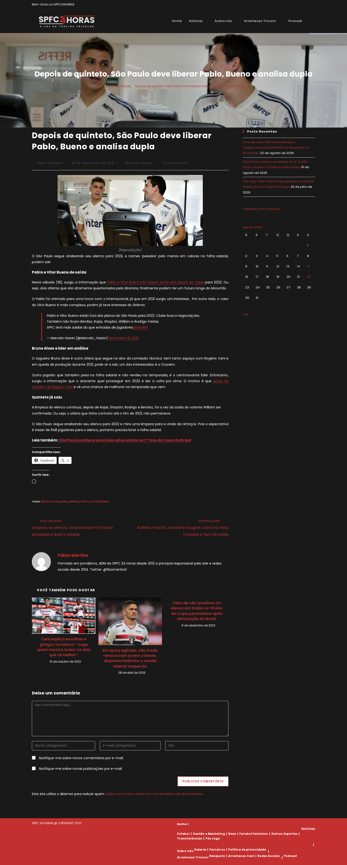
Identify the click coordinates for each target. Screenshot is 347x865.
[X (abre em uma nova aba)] (297, 4)
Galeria (200, 850)
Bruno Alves (50, 501)
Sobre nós (185, 851)
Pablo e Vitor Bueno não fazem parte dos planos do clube (155, 282)
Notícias (308, 829)
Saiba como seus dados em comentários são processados (154, 794)
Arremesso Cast (241, 856)
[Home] (102, 86)
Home (181, 824)
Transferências (189, 838)
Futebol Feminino (253, 834)
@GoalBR (140, 327)
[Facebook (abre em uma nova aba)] (303, 4)
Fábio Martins (49, 163)
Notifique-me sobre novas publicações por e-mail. (81, 768)
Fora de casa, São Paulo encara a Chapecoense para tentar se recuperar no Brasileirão (276, 147)
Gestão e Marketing (209, 834)
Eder (64, 501)
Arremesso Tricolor (193, 858)
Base (232, 834)
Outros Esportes (284, 834)
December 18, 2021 (124, 338)
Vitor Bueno (100, 501)
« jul (245, 314)
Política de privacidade (247, 850)
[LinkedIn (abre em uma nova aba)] (313, 4)
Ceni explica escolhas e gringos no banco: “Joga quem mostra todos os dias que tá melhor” (64, 647)
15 (308, 266)
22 (309, 276)
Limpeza (73, 501)
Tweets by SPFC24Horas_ (262, 209)
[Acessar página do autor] (41, 561)
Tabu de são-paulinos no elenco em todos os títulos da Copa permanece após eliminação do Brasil (197, 610)
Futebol (183, 834)
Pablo (85, 501)
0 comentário (175, 163)
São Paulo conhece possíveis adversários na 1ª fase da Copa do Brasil (125, 440)
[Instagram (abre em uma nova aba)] (308, 4)
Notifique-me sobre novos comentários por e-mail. (81, 758)
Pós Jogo (213, 838)
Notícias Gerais (138, 163)
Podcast (290, 856)
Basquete (217, 856)
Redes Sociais (268, 856)
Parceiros (217, 850)
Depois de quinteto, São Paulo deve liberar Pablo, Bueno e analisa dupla (191, 86)
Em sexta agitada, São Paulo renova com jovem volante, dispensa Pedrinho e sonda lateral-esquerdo (130, 658)
